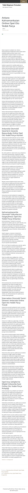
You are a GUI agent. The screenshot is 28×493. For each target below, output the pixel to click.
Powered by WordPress (9, 489)
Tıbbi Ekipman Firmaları (11, 5)
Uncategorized (9, 459)
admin (3, 28)
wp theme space (14, 490)
